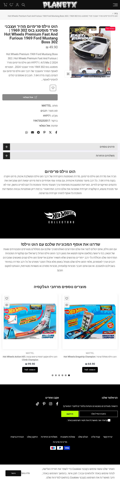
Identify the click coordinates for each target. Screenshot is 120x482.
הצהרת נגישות (17, 437)
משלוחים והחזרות (49, 437)
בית (116, 13)
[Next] (8, 322)
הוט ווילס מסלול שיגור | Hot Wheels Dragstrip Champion (90, 356)
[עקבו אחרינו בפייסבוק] (57, 404)
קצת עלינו (95, 437)
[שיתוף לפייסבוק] (56, 132)
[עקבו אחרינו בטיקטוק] (37, 404)
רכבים (44, 110)
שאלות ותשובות (67, 437)
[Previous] (111, 322)
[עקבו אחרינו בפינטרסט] (44, 404)
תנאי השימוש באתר (76, 420)
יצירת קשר (108, 437)
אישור (13, 473)
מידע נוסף (25, 473)
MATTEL (46, 105)
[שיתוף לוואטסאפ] (26, 132)
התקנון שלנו (32, 437)
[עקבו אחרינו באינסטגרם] (50, 404)
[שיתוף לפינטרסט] (44, 132)
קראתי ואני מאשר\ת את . (87, 420)
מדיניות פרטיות (60, 442)
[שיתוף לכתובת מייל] (32, 132)
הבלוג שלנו (83, 437)
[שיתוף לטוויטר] (50, 132)
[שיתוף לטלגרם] (38, 132)
